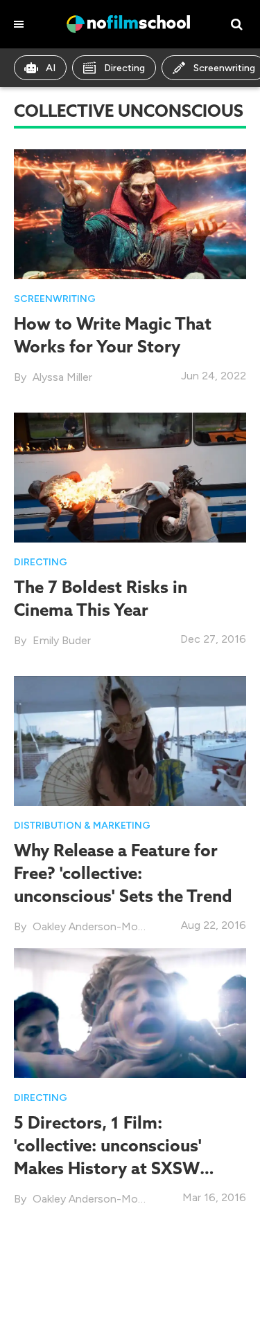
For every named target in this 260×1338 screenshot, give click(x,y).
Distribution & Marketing (82, 825)
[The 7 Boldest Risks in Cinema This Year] (130, 476)
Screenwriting (55, 299)
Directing (124, 68)
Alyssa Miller (62, 377)
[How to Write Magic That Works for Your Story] (130, 213)
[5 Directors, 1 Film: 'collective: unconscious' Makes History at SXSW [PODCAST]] (130, 1012)
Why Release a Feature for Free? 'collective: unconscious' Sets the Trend (123, 873)
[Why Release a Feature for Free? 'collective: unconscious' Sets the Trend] (130, 739)
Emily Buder (62, 640)
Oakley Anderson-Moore (94, 926)
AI (50, 68)
